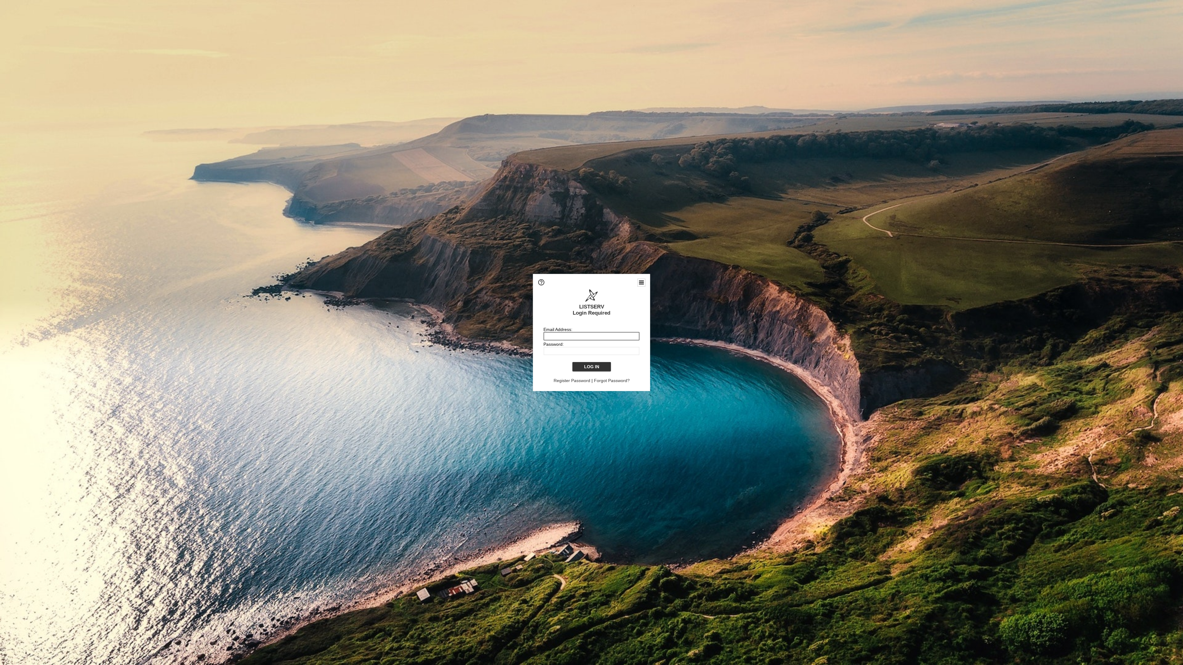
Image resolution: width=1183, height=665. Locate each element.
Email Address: (557, 329)
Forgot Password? (612, 380)
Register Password (572, 380)
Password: (553, 344)
